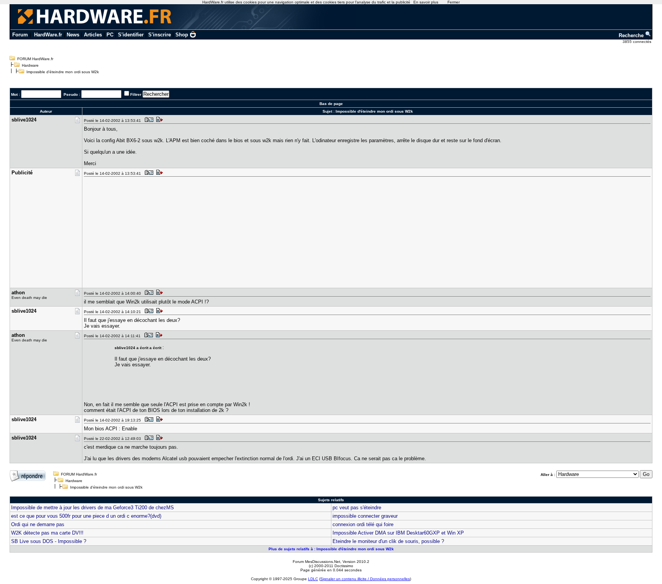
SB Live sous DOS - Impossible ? (48, 541)
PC (110, 35)
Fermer (453, 2)
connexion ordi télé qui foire (363, 524)
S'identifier (131, 35)
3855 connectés (637, 41)
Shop (181, 35)
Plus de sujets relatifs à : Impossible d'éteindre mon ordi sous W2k (331, 549)
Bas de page (331, 104)
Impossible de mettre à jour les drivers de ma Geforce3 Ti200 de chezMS (92, 507)
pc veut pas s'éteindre (357, 507)
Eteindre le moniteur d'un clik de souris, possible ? (388, 541)
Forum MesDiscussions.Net (316, 561)
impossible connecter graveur (365, 516)
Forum (20, 35)
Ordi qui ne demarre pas (37, 524)
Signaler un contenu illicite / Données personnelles (365, 579)
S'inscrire (159, 35)
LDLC (313, 579)
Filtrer (135, 94)
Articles (93, 35)
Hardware (30, 65)
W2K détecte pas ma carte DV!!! (47, 533)
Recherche (632, 35)
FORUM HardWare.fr (35, 59)
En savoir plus (425, 2)
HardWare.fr (48, 35)
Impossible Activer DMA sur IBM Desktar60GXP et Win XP (398, 533)
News (73, 35)
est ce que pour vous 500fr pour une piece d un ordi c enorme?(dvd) (86, 516)
